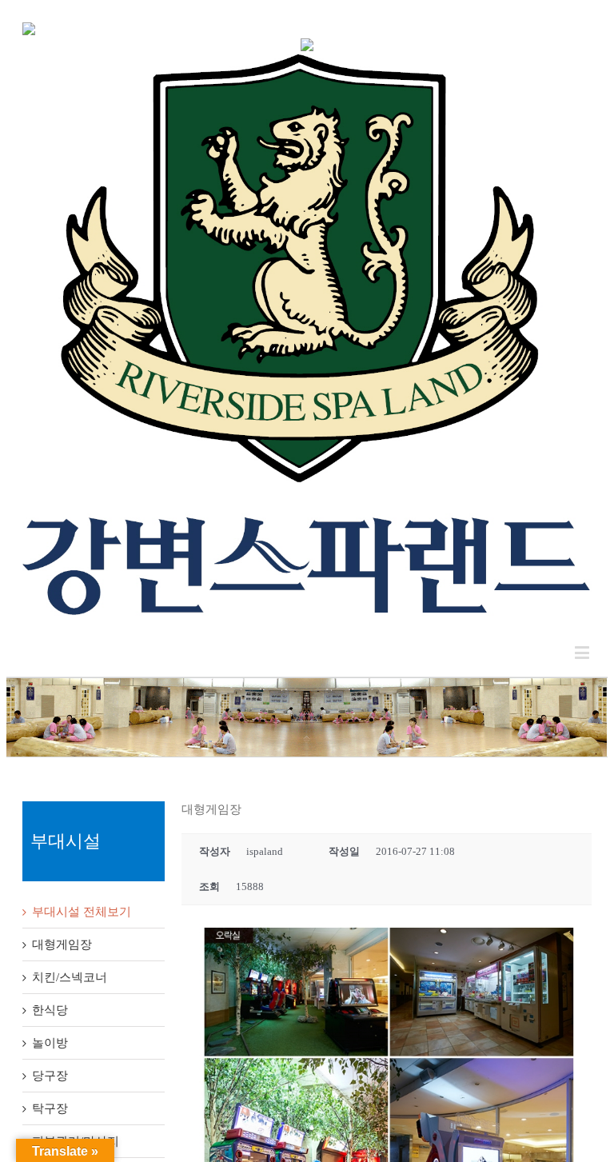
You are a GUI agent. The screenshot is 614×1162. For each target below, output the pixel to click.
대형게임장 (62, 944)
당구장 (50, 1075)
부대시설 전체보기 (81, 911)
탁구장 (50, 1108)
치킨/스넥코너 (69, 977)
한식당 (50, 1010)
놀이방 (50, 1042)
